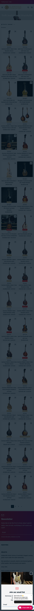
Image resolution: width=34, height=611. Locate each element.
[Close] (31, 573)
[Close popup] (31, 595)
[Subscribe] (30, 605)
